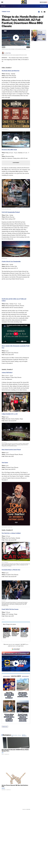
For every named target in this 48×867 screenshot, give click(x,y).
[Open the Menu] (2, 2)
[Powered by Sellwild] (28, 809)
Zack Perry (8, 53)
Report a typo (4, 726)
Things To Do (6, 11)
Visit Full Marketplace (24, 735)
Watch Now (43, 2)
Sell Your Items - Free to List (16, 736)
